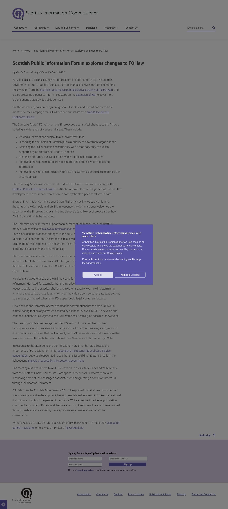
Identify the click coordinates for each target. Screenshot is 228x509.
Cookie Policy (114, 253)
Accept (98, 274)
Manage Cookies (130, 274)
